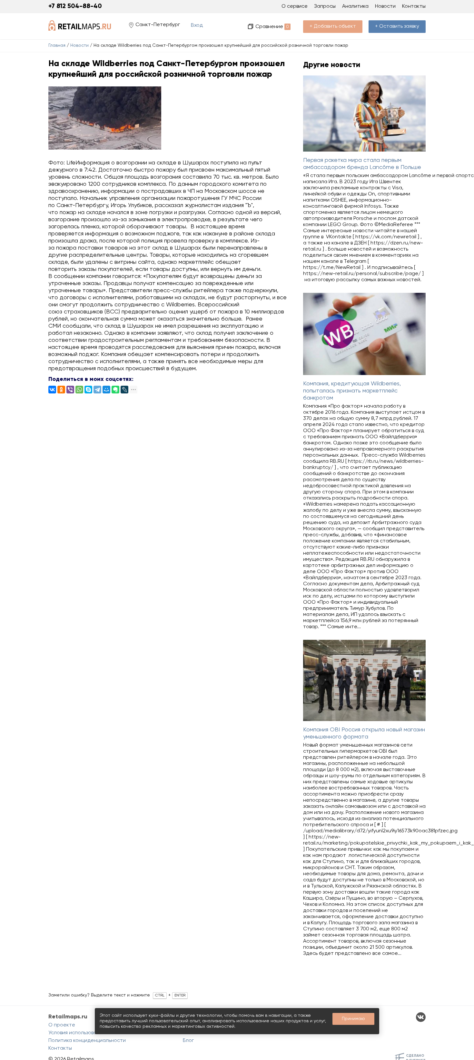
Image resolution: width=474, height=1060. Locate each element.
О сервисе (294, 6)
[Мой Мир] (106, 389)
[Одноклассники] (61, 389)
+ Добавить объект (333, 26)
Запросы (325, 6)
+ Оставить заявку (397, 26)
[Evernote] (115, 389)
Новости (79, 45)
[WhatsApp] (79, 389)
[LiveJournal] (124, 389)
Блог (188, 1040)
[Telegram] (97, 389)
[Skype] (88, 389)
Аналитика (355, 6)
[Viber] (70, 389)
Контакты (414, 6)
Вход (197, 25)
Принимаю (353, 1018)
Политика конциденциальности (87, 1040)
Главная (56, 45)
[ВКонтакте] (52, 389)
